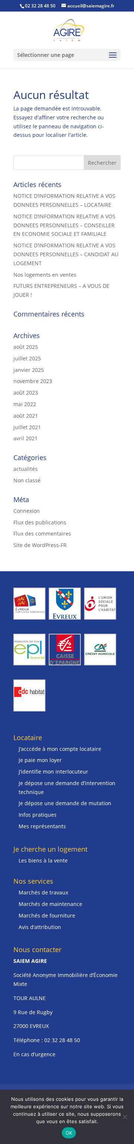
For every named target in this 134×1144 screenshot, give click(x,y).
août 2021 (25, 415)
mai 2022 (24, 404)
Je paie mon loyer (40, 760)
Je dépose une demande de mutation (65, 803)
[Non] (124, 1117)
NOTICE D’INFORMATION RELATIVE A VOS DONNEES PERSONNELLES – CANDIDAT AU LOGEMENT (65, 254)
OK (69, 1133)
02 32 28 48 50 (62, 1040)
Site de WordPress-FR (40, 545)
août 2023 (25, 392)
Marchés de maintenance (50, 903)
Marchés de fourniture (47, 915)
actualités (25, 468)
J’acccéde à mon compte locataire (60, 748)
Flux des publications (39, 522)
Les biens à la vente (43, 860)
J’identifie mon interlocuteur (53, 771)
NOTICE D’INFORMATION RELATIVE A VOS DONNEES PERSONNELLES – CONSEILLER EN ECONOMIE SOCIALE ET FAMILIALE (64, 225)
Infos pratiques (38, 814)
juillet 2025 (27, 358)
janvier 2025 (28, 369)
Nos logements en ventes (44, 274)
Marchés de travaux (43, 892)
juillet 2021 (27, 427)
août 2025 (25, 346)
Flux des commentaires (42, 533)
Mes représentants (42, 826)
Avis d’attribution (40, 927)
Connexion (26, 510)
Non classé (27, 480)
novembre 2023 (32, 381)
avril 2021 (25, 438)
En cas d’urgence (34, 1054)
